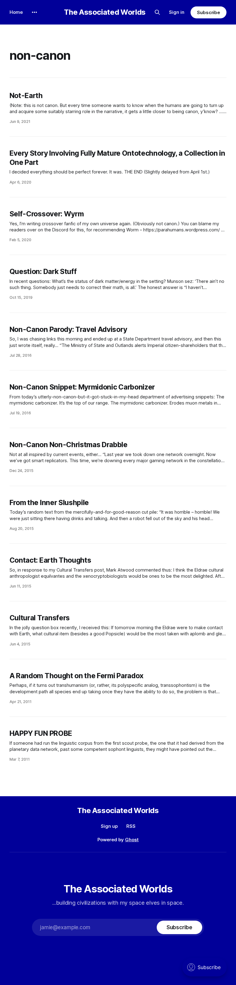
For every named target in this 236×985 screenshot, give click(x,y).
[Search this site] (157, 12)
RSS (131, 826)
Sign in (176, 12)
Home (16, 12)
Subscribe (208, 12)
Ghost (132, 839)
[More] (34, 12)
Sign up (109, 826)
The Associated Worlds (104, 12)
